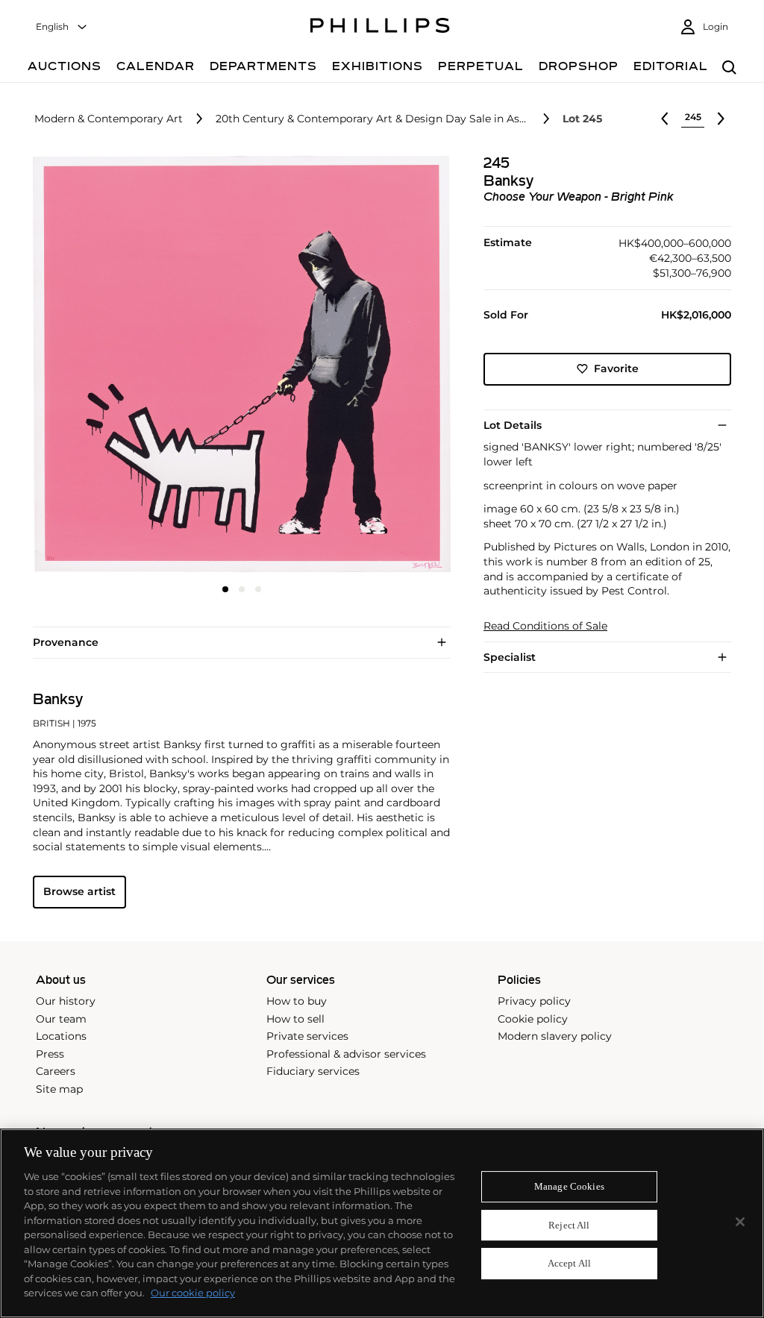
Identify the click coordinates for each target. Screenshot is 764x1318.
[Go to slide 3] (258, 589)
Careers (55, 1071)
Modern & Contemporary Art (108, 119)
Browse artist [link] (79, 891)
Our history (66, 1001)
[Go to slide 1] (225, 589)
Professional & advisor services (346, 1054)
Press (50, 1054)
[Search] (729, 68)
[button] (237, 364)
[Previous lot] (664, 118)
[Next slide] (381, 365)
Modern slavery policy (555, 1036)
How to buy (296, 1001)
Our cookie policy (193, 1293)
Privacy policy (534, 1001)
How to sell (295, 1019)
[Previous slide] (102, 365)
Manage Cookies (569, 1186)
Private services (307, 1036)
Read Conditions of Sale (545, 626)
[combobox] (62, 27)
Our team (61, 1019)
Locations (61, 1036)
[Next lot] (720, 118)
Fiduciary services (313, 1071)
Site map (59, 1089)
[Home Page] (380, 27)
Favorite (616, 368)
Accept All (569, 1264)
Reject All (568, 1225)
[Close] (740, 1221)
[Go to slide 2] (241, 589)
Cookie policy (533, 1019)
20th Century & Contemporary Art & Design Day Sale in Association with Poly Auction (373, 119)
